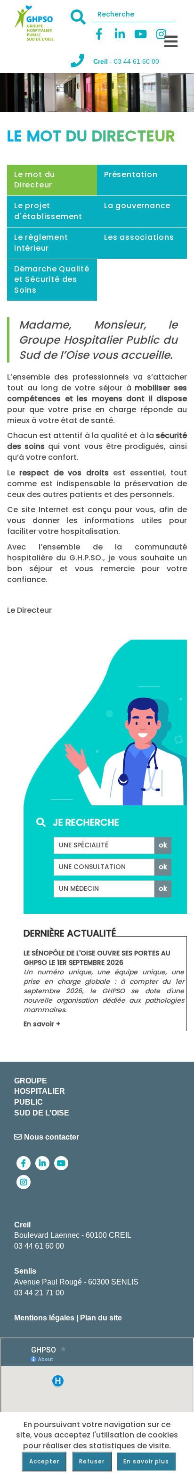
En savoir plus (146, 1461)
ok (163, 845)
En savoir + (42, 1024)
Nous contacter (51, 1137)
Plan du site (101, 1318)
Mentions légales (44, 1318)
